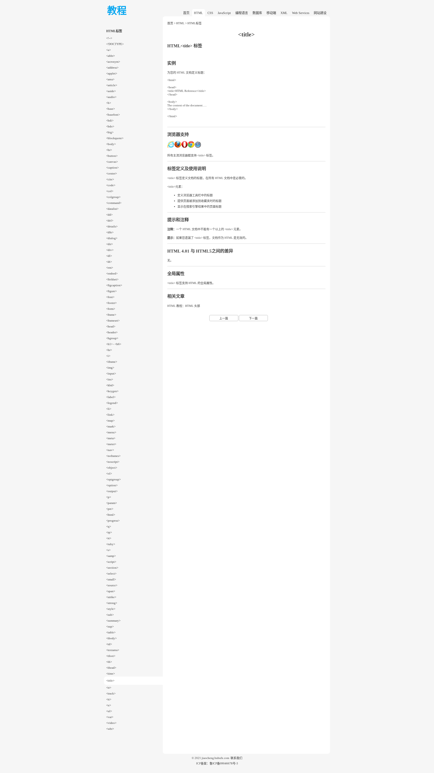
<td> (109, 644)
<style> (110, 609)
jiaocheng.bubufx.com (215, 758)
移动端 (271, 13)
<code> (110, 185)
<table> (111, 632)
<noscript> (112, 461)
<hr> (109, 350)
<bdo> (110, 126)
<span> (110, 591)
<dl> (109, 256)
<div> (109, 250)
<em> (109, 267)
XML (284, 13)
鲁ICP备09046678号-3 (224, 763)
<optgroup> (113, 479)
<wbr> (110, 728)
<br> (109, 150)
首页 (186, 13)
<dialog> (111, 238)
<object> (111, 467)
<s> (108, 550)
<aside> (111, 91)
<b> (108, 103)
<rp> (109, 532)
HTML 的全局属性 (200, 283)
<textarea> (112, 650)
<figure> (111, 291)
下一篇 (253, 318)
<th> (109, 661)
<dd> (109, 214)
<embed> (112, 273)
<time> (110, 673)
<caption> (112, 167)
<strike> (111, 597)
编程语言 (241, 13)
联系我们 (236, 758)
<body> (111, 144)
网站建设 (320, 13)
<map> (110, 420)
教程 (117, 10)
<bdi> (109, 120)
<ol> (109, 473)
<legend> (112, 403)
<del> (109, 220)
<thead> (111, 667)
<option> (112, 485)
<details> (112, 226)
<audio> (111, 97)
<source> (111, 585)
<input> (111, 373)
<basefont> (113, 114)
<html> (110, 514)
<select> (111, 573)
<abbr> (110, 55)
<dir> (109, 244)
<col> (109, 191)
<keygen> (112, 391)
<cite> (110, 179)
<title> (110, 680)
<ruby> (110, 544)
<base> (110, 108)
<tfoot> (110, 656)
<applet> (111, 73)
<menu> (111, 432)
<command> (113, 203)
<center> (111, 173)
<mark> (111, 426)
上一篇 (223, 318)
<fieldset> (112, 279)
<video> (111, 723)
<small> (111, 579)
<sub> (110, 614)
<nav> (110, 450)
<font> (110, 297)
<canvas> (112, 161)
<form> (110, 308)
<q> (108, 526)
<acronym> (113, 61)
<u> (108, 705)
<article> (111, 85)
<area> (110, 79)
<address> (112, 67)
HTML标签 (194, 23)
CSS (210, 13)
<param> (111, 503)
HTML (198, 13)
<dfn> (109, 232)
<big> (109, 132)
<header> (112, 332)
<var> (109, 717)
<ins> (109, 379)
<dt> (109, 261)
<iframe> (111, 361)
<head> (110, 326)
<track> (111, 693)
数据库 (257, 13)
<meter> (111, 444)
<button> (112, 155)
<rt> (108, 538)
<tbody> (111, 638)
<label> (111, 397)
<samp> (111, 556)
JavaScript (224, 13)
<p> (108, 497)
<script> (111, 561)
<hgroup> (112, 338)
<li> (108, 408)
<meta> (110, 438)
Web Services (300, 13)
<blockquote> (114, 138)
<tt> (108, 699)
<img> (110, 367)
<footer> (111, 303)
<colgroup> (113, 197)
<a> (108, 50)
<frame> (111, 314)
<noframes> (113, 456)
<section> (112, 567)
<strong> (111, 603)
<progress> (113, 520)
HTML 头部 (192, 306)
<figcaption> (114, 285)
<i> (108, 356)
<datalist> (112, 208)
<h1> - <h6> (113, 344)
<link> (110, 414)
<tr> (108, 687)
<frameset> (113, 320)
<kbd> (110, 385)
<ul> (109, 711)
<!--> (109, 38)
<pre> (109, 509)
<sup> (110, 626)
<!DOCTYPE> (115, 44)
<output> (112, 491)
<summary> (113, 620)
